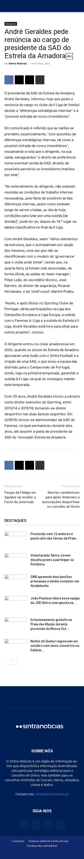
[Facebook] (8, 79)
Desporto (11, 23)
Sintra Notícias (18, 63)
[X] (19, 79)
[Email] (29, 79)
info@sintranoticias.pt (52, 794)
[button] (7, 6)
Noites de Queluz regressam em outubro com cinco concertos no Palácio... (54, 645)
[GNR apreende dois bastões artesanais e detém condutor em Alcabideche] (15, 582)
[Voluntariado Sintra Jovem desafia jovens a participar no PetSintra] (15, 561)
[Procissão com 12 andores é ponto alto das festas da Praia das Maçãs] (15, 539)
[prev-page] (7, 662)
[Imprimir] (39, 79)
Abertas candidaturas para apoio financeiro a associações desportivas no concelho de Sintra (61, 500)
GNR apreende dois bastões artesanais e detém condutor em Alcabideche (54, 581)
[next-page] (14, 662)
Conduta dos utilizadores (42, 846)
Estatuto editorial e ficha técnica (49, 841)
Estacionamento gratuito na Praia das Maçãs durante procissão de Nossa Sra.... (51, 624)
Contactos (18, 841)
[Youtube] (60, 824)
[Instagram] (36, 824)
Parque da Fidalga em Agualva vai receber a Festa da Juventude (20, 497)
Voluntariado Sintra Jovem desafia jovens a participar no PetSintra (52, 560)
